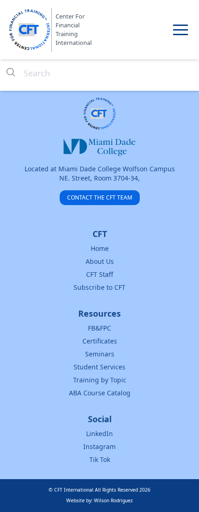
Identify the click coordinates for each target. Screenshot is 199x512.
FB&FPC (99, 328)
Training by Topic (99, 379)
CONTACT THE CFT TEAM (99, 197)
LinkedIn (99, 433)
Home (100, 248)
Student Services (99, 366)
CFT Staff (99, 274)
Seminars (99, 354)
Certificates (99, 341)
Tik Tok (99, 459)
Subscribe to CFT (99, 287)
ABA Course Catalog (100, 392)
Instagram (99, 446)
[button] (180, 30)
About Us (100, 261)
